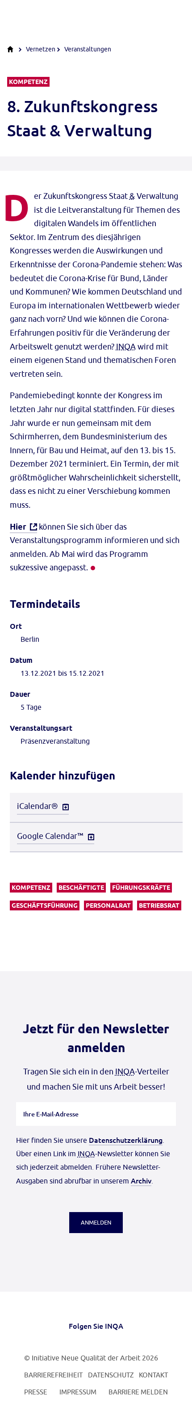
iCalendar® (37, 806)
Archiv (141, 1180)
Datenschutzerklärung (126, 1140)
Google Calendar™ (50, 836)
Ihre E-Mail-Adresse (51, 1102)
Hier (18, 526)
